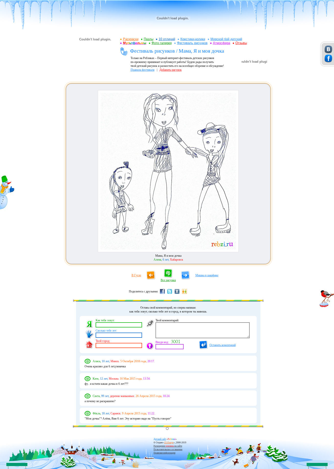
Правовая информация (164, 453)
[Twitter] (170, 293)
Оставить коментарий (223, 345)
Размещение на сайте (168, 446)
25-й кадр (169, 442)
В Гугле (136, 275)
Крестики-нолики (192, 39)
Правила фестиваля (143, 70)
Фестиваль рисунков (192, 43)
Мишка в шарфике (206, 275)
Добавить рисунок (170, 70)
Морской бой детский (226, 39)
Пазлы (148, 39)
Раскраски (130, 39)
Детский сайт (160, 439)
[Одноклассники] (184, 293)
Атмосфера (221, 43)
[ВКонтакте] (177, 293)
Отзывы (241, 43)
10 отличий (167, 39)
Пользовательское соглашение (168, 449)
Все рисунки (168, 280)
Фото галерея (162, 43)
